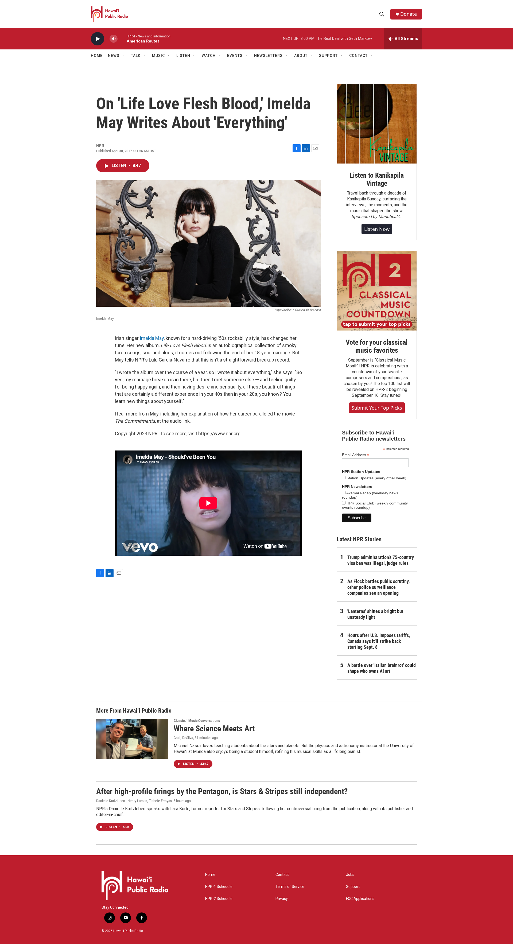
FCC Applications (360, 899)
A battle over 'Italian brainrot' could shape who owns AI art (381, 668)
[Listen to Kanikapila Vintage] (377, 124)
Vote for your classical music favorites (376, 346)
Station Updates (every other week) (375, 478)
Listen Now (377, 229)
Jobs (350, 875)
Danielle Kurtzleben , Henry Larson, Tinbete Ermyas (134, 801)
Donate (408, 14)
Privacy (281, 899)
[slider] (122, 38)
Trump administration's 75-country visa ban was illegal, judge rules (380, 560)
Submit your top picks (377, 408)
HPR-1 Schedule (218, 887)
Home (97, 55)
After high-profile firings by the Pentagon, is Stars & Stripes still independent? (222, 791)
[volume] (113, 39)
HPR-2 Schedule (218, 899)
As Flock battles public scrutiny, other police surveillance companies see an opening (378, 587)
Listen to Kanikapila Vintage (377, 179)
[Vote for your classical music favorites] (377, 291)
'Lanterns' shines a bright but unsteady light (375, 614)
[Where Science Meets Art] (132, 739)
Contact (282, 875)
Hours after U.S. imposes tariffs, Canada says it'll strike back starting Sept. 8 (378, 641)
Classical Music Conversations (197, 720)
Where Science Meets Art (214, 728)
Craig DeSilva (183, 738)
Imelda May (152, 338)
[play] (97, 39)
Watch (209, 55)
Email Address (355, 454)
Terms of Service (289, 887)
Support (353, 887)
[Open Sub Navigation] (123, 55)
